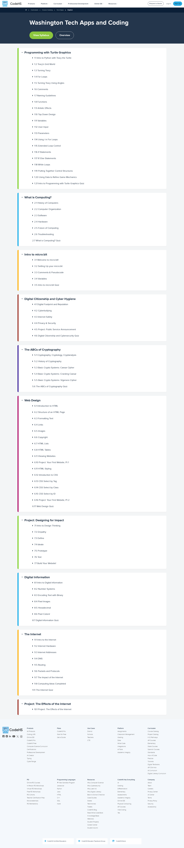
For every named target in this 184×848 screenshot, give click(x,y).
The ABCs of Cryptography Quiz (49, 386)
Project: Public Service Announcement (55, 329)
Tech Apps (60, 10)
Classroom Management (126, 734)
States (89, 801)
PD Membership (32, 804)
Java (58, 792)
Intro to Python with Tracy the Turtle (52, 57)
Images (39, 431)
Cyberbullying (43, 310)
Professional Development (36, 752)
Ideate (39, 544)
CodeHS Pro (31, 740)
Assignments (122, 731)
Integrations (122, 746)
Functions (40, 101)
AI (118, 783)
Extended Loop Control (47, 145)
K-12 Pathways (153, 737)
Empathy (40, 532)
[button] (32, 4)
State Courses (153, 746)
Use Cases (91, 728)
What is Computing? (37, 197)
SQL (58, 801)
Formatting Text (43, 418)
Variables (40, 120)
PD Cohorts (31, 795)
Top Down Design (45, 114)
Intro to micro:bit (35, 254)
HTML (59, 795)
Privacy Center (153, 792)
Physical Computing (124, 804)
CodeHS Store (121, 841)
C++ (58, 798)
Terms (150, 798)
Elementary (151, 743)
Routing (39, 664)
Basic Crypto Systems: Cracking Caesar (55, 373)
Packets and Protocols (47, 671)
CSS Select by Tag (45, 481)
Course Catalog (47, 10)
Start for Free (61, 734)
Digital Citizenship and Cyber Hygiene (50, 299)
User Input (41, 127)
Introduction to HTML (46, 405)
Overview (64, 35)
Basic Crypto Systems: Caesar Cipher (54, 367)
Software (40, 215)
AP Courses (152, 740)
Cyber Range (31, 762)
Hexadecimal (42, 607)
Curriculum (34, 10)
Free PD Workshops (33, 792)
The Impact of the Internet (48, 677)
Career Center (92, 825)
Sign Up (178, 4)
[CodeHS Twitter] (17, 736)
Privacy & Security (45, 323)
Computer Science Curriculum (37, 746)
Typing (29, 758)
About (150, 783)
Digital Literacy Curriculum (157, 774)
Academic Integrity (124, 752)
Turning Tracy (42, 70)
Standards (151, 752)
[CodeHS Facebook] (4, 736)
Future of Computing (46, 228)
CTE (88, 740)
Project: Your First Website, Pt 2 (51, 500)
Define (39, 538)
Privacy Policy (152, 801)
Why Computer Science (95, 783)
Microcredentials (32, 801)
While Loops (42, 164)
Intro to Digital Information (48, 582)
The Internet (32, 634)
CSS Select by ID (45, 493)
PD (28, 780)
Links (38, 424)
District (89, 731)
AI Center (151, 795)
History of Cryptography (47, 361)
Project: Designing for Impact (44, 520)
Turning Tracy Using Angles (49, 83)
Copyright (41, 437)
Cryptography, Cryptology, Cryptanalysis (55, 355)
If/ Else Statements (45, 158)
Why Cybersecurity (93, 786)
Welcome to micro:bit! (46, 259)
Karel (59, 804)
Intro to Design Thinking (47, 525)
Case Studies (92, 798)
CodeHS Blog (92, 810)
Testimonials (91, 804)
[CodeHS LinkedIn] (10, 736)
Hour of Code (152, 755)
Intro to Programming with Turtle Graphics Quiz (59, 183)
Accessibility (152, 807)
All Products (31, 731)
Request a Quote (155, 4)
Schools (90, 734)
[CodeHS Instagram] (7, 736)
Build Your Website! (45, 563)
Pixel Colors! (42, 614)
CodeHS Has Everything (126, 780)
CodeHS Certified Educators (56, 841)
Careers (150, 789)
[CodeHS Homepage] (13, 4)
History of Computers (46, 202)
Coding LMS (31, 734)
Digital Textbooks (154, 765)
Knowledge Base (93, 816)
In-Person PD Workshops (35, 786)
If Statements (42, 152)
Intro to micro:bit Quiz (46, 285)
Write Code (121, 743)
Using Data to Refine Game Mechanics (55, 177)
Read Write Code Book (95, 813)
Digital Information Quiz (45, 620)
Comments (41, 89)
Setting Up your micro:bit (48, 266)
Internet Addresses (45, 652)
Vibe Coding (122, 810)
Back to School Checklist (96, 795)
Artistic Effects (42, 108)
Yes (119, 813)
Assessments (122, 795)
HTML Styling (42, 468)
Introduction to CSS (46, 475)
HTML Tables (42, 449)
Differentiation (122, 789)
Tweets (89, 807)
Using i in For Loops (46, 139)
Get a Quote (61, 737)
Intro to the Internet (45, 639)
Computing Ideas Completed (50, 683)
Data (119, 740)
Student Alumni (92, 828)
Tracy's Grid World (44, 64)
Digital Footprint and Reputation (51, 304)
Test (37, 557)
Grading (120, 737)
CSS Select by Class (46, 487)
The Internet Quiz (42, 690)
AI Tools (120, 749)
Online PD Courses (33, 783)
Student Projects (93, 822)
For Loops (40, 76)
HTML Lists (41, 443)
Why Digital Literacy (94, 792)
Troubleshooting (44, 234)
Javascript (60, 786)
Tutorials (151, 762)
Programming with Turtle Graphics (47, 52)
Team (149, 786)
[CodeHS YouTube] (13, 736)
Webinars (90, 819)
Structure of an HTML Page (49, 412)
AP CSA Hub (152, 768)
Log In (168, 4)
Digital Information (37, 577)
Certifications (31, 749)
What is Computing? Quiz (46, 240)
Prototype (40, 550)
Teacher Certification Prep (36, 798)
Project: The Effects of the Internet (47, 704)
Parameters (41, 133)
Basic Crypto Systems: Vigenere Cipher (55, 380)
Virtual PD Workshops (34, 789)
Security (150, 804)
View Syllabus (41, 35)
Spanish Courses (153, 749)
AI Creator (30, 755)
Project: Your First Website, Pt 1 (51, 462)
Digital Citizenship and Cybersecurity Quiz (56, 335)
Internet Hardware (45, 646)
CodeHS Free (31, 743)
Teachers (90, 737)
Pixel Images (42, 601)
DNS (38, 658)
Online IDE (30, 737)
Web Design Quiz (43, 506)
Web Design (32, 400)
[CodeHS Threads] (21, 736)
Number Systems (44, 589)
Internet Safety (43, 316)
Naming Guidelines (45, 95)
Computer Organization (47, 209)
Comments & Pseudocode (49, 272)
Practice (150, 758)
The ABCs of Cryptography (42, 350)
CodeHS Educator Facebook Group (93, 841)
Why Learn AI (92, 789)
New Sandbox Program (67, 783)
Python (59, 789)
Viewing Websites (44, 456)
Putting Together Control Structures (53, 170)
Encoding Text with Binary (48, 595)
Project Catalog (153, 734)
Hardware (41, 221)
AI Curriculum (152, 771)
